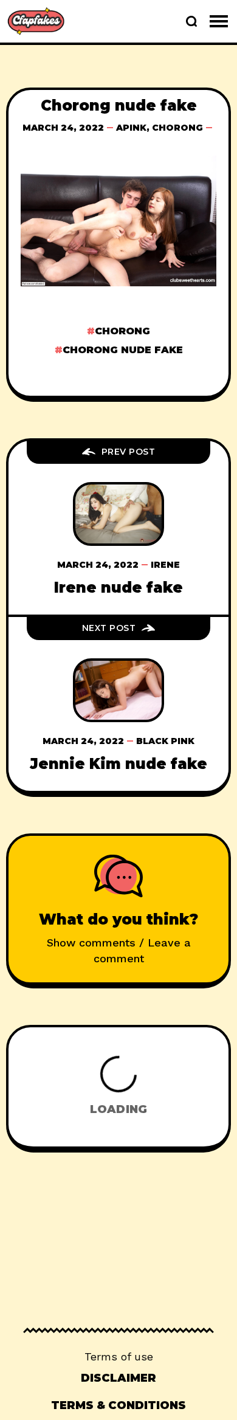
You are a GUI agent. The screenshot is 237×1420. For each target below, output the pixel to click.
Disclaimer (118, 1378)
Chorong (177, 127)
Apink (131, 127)
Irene (165, 564)
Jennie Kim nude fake (118, 764)
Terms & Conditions (118, 1405)
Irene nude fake (118, 587)
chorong (122, 331)
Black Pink (165, 741)
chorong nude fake (123, 350)
